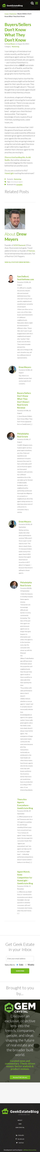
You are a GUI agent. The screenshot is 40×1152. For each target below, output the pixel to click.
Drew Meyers (10, 44)
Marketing (13, 14)
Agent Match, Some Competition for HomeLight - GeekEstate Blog (25, 878)
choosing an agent (17, 182)
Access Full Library (20, 1077)
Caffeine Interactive (29, 1150)
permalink (19, 184)
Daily (21, 965)
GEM (20, 1124)
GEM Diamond (19, 245)
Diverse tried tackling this (15, 157)
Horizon (31, 251)
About (20, 1120)
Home (6, 14)
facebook (20, 1139)
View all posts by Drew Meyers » (17, 262)
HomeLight (9, 173)
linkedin (21, 1135)
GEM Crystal (20, 1127)
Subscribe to (10, 965)
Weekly (31, 965)
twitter (21, 1143)
